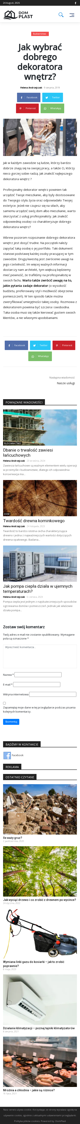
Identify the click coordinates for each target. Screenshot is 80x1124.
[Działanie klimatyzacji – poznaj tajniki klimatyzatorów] (40, 999)
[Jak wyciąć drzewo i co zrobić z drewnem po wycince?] (40, 871)
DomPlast (60, 1121)
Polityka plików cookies (27, 1121)
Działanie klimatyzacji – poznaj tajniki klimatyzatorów (39, 1028)
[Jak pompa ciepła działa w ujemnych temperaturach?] (40, 563)
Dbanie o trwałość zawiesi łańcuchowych (28, 453)
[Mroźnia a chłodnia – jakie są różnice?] (40, 1061)
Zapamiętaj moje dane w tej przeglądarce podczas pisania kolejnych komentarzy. (39, 709)
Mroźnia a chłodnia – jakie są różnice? (29, 1090)
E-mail (8, 684)
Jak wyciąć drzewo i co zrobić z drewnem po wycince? (39, 899)
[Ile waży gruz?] (40, 809)
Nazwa (8, 675)
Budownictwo (39, 33)
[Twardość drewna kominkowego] (40, 498)
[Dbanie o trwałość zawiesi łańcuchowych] (40, 427)
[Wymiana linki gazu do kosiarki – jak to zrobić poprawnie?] (40, 933)
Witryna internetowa (16, 694)
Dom (6, 514)
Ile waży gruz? (12, 837)
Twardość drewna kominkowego (34, 520)
